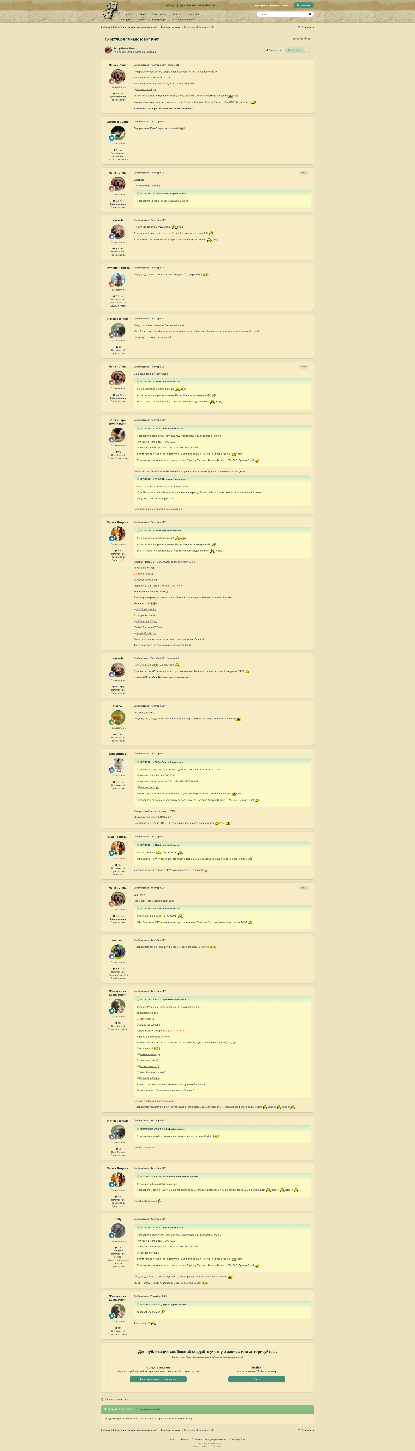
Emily (117, 1219)
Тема (184, 1439)
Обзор (142, 14)
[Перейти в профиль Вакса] (118, 717)
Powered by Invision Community (207, 1446)
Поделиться (274, 50)
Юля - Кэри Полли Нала (117, 422)
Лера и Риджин (117, 522)
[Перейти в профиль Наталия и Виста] (118, 279)
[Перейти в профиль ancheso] (118, 951)
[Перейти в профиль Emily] (118, 1230)
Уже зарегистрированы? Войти (272, 5)
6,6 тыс (119, 968)
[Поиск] (310, 14)
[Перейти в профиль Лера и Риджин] (118, 533)
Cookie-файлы (237, 1439)
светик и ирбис (118, 121)
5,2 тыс (119, 296)
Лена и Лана (128, 48)
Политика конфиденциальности (208, 1439)
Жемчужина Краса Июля (117, 993)
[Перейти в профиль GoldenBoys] (118, 765)
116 (119, 1023)
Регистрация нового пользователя (158, 1379)
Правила (141, 19)
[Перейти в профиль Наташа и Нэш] (118, 330)
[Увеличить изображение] (230, 95)
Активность (159, 14)
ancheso (118, 940)
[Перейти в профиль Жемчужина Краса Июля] (118, 1006)
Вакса (117, 706)
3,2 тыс (119, 93)
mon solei (117, 220)
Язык (173, 1439)
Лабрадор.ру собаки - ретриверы (189, 5)
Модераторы (159, 19)
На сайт (128, 14)
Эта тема (298, 14)
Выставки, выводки (145, 51)
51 (119, 347)
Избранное (193, 14)
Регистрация (303, 5)
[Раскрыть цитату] (138, 193)
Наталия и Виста (118, 268)
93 (119, 451)
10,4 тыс (119, 248)
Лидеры (176, 14)
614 (119, 1247)
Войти (257, 1379)
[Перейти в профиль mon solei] (118, 231)
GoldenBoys (117, 754)
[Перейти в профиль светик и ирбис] (118, 133)
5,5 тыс (119, 782)
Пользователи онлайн (184, 19)
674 (119, 550)
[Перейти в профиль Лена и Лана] (108, 50)
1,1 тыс (119, 150)
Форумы (126, 19)
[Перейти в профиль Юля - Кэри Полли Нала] (118, 435)
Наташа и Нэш (117, 319)
